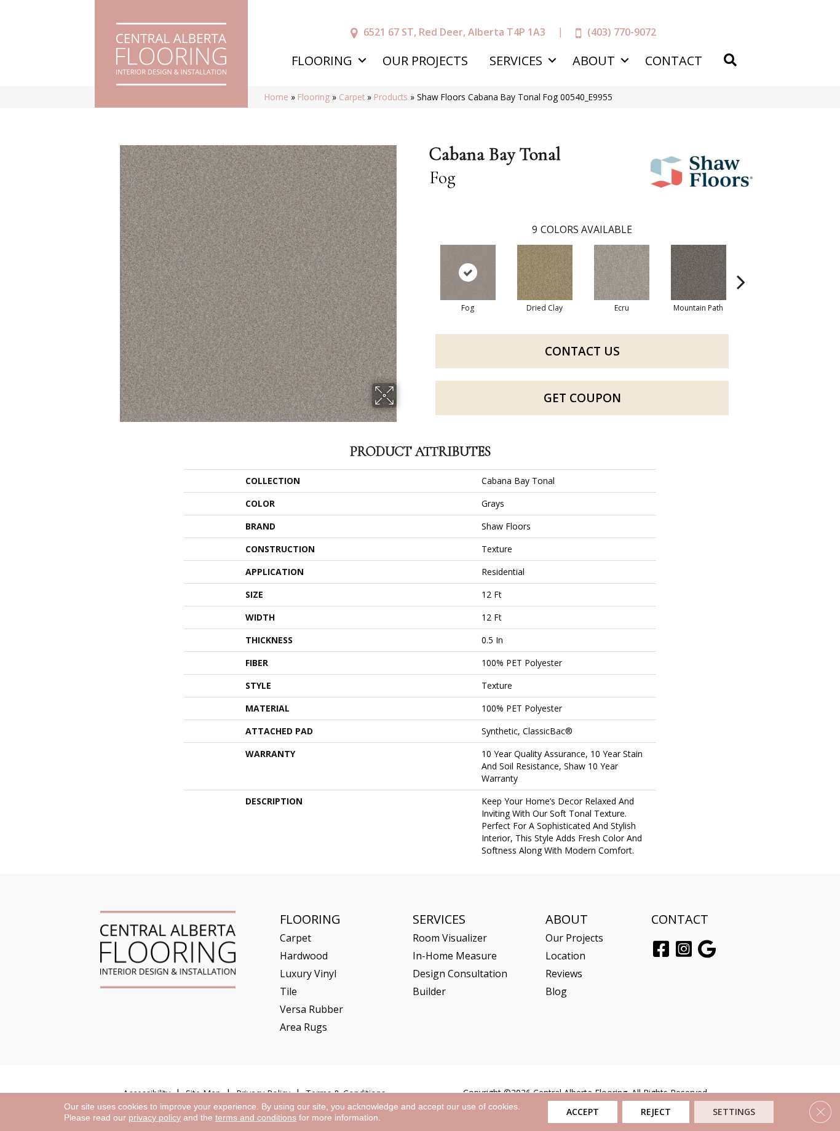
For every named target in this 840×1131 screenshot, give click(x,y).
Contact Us (582, 351)
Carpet (352, 97)
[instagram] (684, 949)
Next (741, 263)
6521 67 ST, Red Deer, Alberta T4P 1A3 (454, 32)
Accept (582, 1111)
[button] (361, 60)
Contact (673, 60)
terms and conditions (255, 1117)
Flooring (321, 60)
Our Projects (425, 60)
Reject (656, 1111)
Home (276, 97)
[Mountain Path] (698, 272)
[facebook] (661, 949)
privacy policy (155, 1117)
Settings (734, 1111)
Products (391, 97)
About (594, 60)
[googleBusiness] (707, 949)
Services (515, 60)
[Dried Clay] (545, 272)
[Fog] (468, 272)
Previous (423, 263)
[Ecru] (621, 272)
